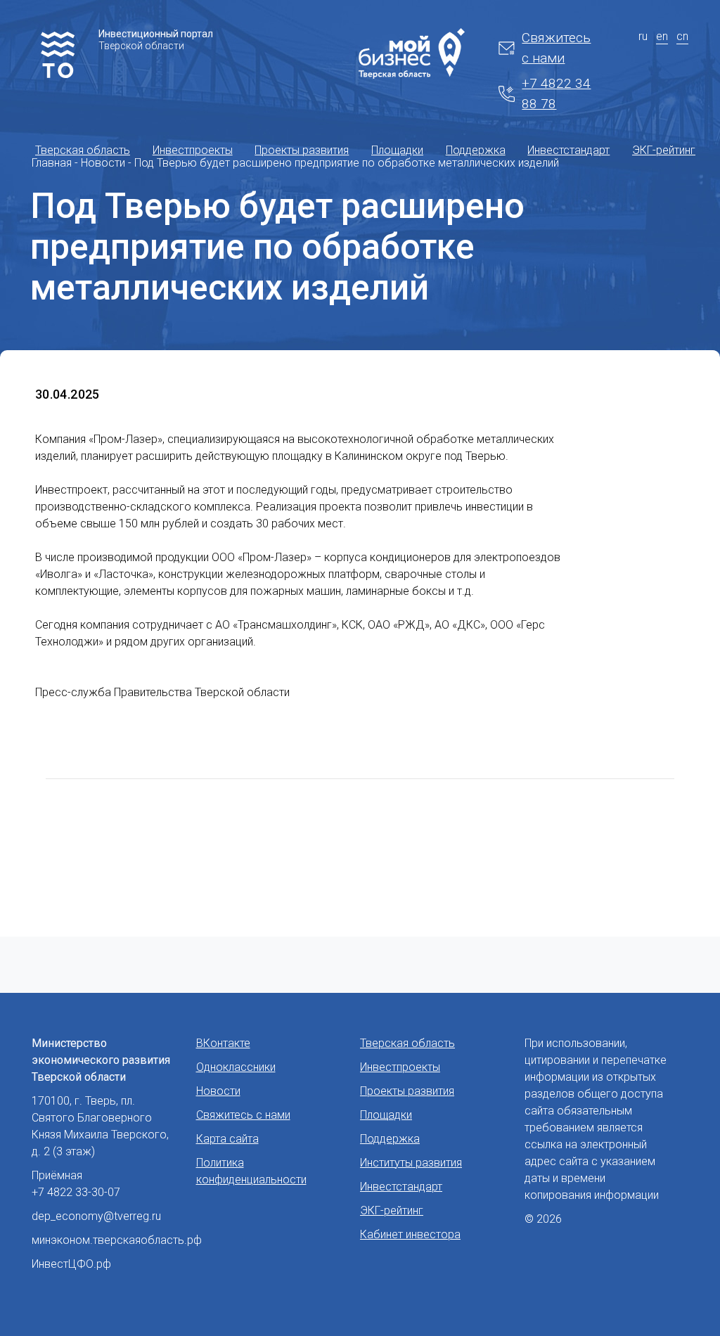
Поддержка (476, 150)
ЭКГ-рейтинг (663, 150)
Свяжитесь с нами (556, 48)
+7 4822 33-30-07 (76, 1192)
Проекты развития (302, 150)
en (662, 36)
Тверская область (82, 150)
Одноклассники (236, 1067)
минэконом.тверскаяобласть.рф (117, 1240)
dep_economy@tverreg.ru (96, 1216)
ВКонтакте (223, 1043)
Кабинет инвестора (410, 1234)
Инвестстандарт (568, 150)
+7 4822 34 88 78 (556, 93)
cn (682, 36)
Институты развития (411, 1162)
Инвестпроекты (193, 150)
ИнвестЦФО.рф (71, 1264)
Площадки (397, 150)
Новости (218, 1091)
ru (643, 36)
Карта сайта (227, 1138)
